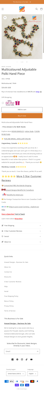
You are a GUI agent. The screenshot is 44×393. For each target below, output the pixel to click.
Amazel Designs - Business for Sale (16, 262)
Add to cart (22, 109)
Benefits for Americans (15, 195)
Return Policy (9, 301)
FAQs (6, 286)
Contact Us (8, 272)
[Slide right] (26, 62)
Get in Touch (20, 214)
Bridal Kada (6, 134)
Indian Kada (29, 131)
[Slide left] (17, 62)
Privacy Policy (9, 306)
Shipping (28, 185)
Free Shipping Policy (11, 296)
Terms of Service (9, 311)
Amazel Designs (23, 388)
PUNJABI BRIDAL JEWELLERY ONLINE (17, 139)
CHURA (37, 131)
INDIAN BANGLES (18, 131)
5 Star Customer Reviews (12, 282)
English (31, 374)
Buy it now (22, 116)
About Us (7, 267)
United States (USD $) (14, 374)
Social (6, 291)
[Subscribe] (37, 351)
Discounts (7, 277)
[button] (2, 9)
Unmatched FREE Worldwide (14, 185)
